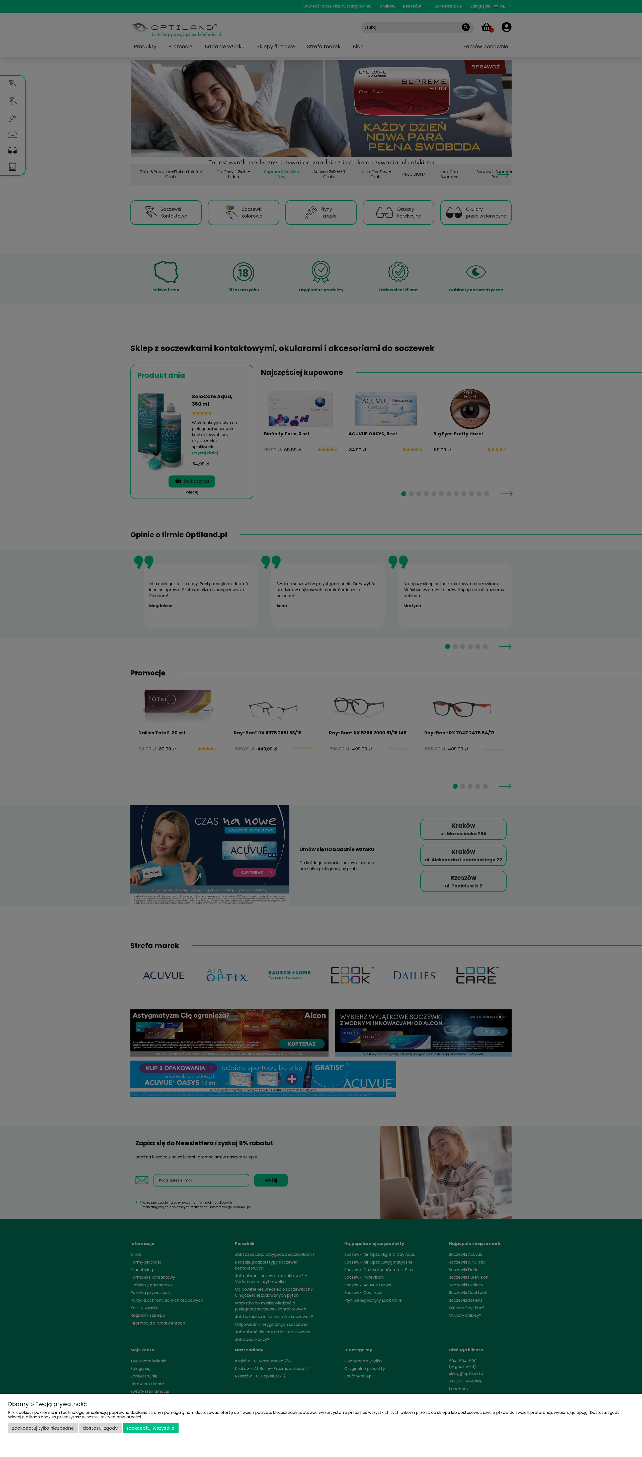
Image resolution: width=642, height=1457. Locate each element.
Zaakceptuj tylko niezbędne (43, 1428)
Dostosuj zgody (100, 1428)
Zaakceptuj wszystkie (150, 1428)
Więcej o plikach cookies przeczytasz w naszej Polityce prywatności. (75, 1417)
